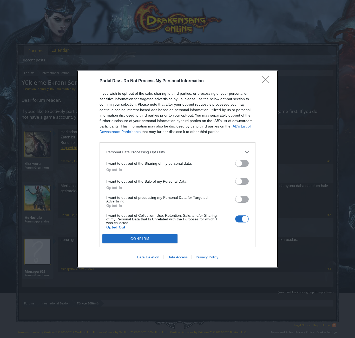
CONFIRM (140, 239)
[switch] (242, 163)
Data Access (177, 257)
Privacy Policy (207, 257)
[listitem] (177, 152)
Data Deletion (148, 257)
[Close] (267, 81)
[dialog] (177, 169)
